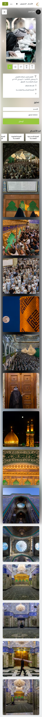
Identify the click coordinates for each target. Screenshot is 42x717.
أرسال (21, 121)
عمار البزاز (31, 11)
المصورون (23, 4)
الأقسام (30, 4)
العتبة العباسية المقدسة (25, 90)
